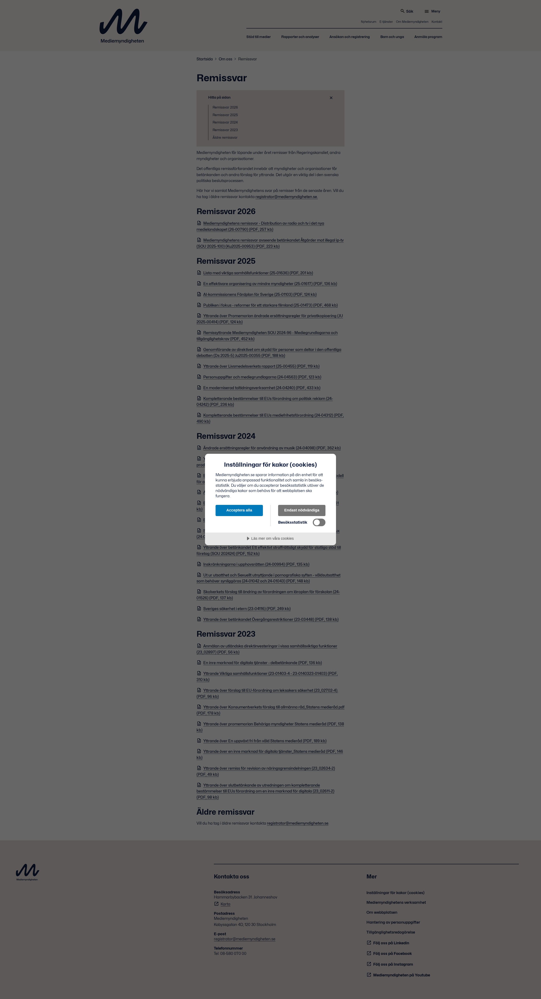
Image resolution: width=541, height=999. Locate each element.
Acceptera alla (239, 510)
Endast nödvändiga (301, 510)
